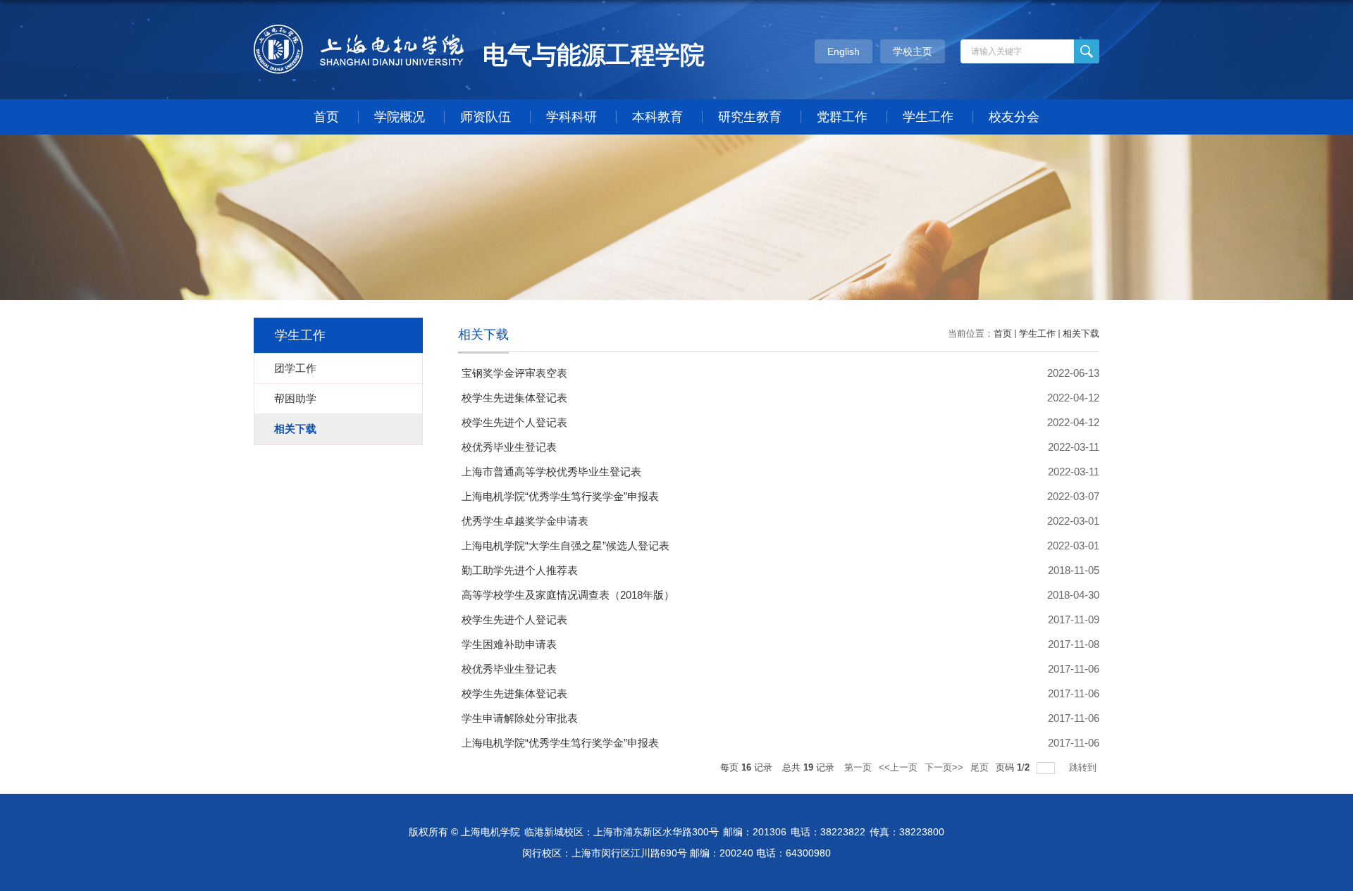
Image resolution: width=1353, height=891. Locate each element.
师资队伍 (485, 117)
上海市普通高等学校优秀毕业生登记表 (551, 472)
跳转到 (1084, 767)
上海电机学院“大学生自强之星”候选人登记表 (565, 546)
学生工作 (928, 117)
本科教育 (657, 117)
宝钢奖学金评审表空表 (514, 373)
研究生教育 (749, 117)
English (843, 51)
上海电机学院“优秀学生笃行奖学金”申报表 (560, 496)
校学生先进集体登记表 (514, 398)
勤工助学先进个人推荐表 (520, 570)
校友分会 (1014, 117)
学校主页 (912, 51)
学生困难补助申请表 (509, 644)
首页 (326, 117)
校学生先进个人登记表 (514, 422)
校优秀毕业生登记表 (509, 447)
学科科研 (571, 117)
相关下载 (1081, 333)
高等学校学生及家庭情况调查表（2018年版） (568, 595)
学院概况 (399, 117)
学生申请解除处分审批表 (520, 718)
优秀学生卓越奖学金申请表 (525, 521)
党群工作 (842, 117)
